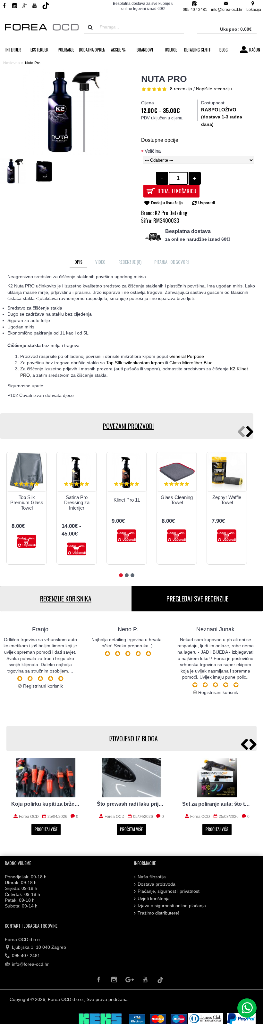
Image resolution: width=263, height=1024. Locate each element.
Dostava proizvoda (156, 884)
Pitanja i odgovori (171, 261)
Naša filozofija (152, 876)
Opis (78, 261)
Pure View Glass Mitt (117, 500)
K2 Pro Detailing (171, 213)
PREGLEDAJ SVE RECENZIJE (197, 598)
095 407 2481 (26, 955)
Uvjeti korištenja (154, 898)
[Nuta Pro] (14, 172)
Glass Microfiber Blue (191, 362)
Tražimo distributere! (158, 912)
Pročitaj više (46, 829)
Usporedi (206, 203)
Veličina (153, 151)
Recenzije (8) (129, 261)
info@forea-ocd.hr (30, 964)
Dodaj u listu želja (167, 203)
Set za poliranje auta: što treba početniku (46, 804)
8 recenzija (181, 88)
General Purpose (186, 356)
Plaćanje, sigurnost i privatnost (168, 891)
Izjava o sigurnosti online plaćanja (172, 905)
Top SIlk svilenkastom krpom (135, 362)
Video (100, 261)
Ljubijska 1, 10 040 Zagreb (39, 947)
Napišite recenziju (214, 88)
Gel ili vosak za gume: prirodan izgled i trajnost (217, 804)
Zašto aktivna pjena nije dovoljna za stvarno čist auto (131, 804)
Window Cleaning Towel (67, 500)
